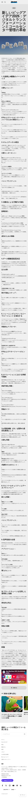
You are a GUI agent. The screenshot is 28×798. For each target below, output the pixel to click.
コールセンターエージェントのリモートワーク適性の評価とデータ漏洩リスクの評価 (11, 716)
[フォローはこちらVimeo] (17, 785)
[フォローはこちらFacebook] (2, 785)
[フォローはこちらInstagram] (10, 785)
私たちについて (4, 757)
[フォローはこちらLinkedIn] (21, 785)
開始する (3, 747)
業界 (2, 749)
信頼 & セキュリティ (6, 759)
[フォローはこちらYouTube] (13, 785)
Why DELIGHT (4, 742)
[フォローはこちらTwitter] (6, 785)
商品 (2, 744)
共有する (15, 687)
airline (14, 7)
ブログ (2, 752)
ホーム (2, 739)
